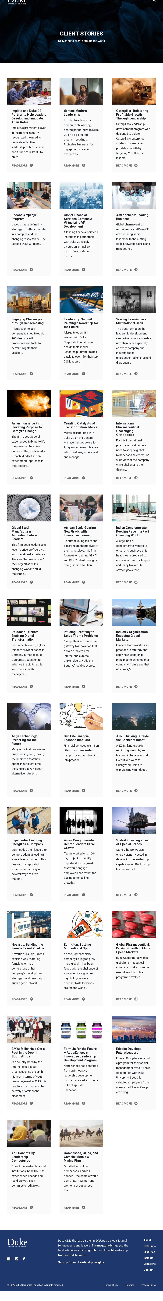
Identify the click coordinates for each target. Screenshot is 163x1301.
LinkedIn (9, 1258)
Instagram (17, 1258)
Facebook (24, 1258)
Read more (19, 165)
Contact (148, 1269)
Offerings (150, 1246)
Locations (150, 1263)
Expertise (149, 1251)
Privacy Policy (149, 1285)
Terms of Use (111, 1285)
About (147, 1240)
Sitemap (130, 1285)
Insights (148, 1257)
